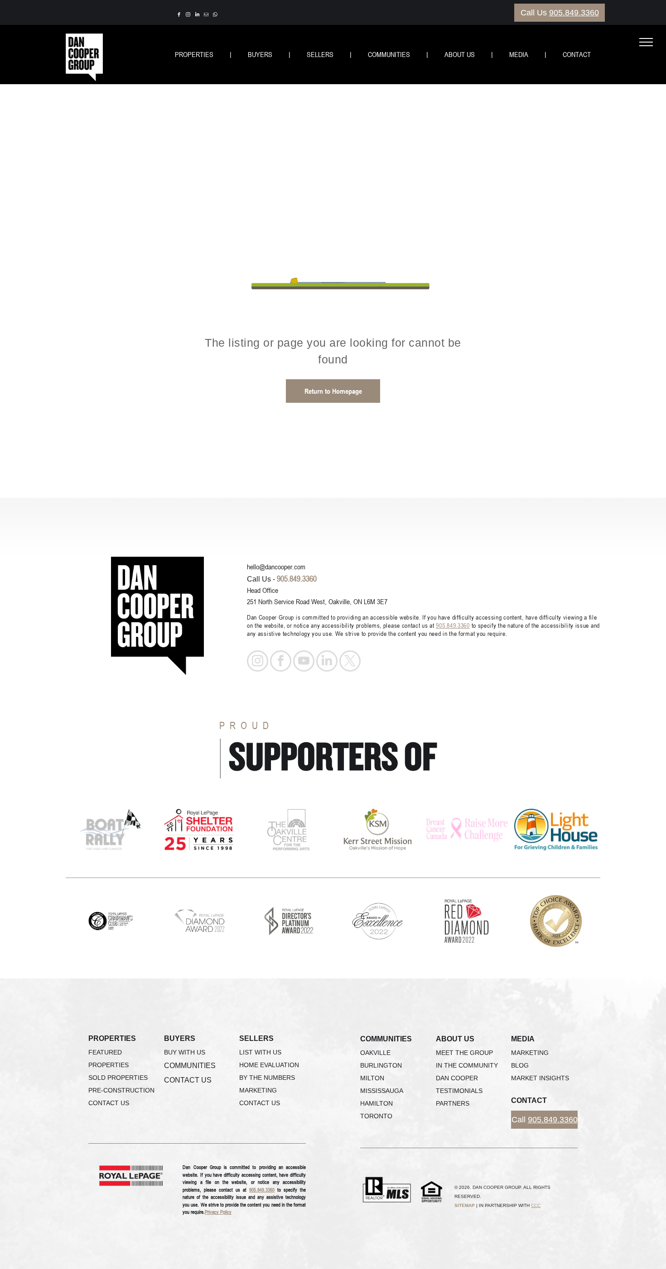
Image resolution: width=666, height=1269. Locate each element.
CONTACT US (108, 1103)
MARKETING (258, 1090)
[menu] (646, 42)
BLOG (520, 1065)
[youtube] (303, 662)
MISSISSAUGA (381, 1090)
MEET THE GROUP (464, 1052)
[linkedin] (197, 15)
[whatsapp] (215, 15)
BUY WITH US (184, 1052)
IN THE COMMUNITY (467, 1065)
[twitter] (350, 662)
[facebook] (179, 15)
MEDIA (518, 54)
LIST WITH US (260, 1052)
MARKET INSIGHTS (540, 1078)
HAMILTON (376, 1103)
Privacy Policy (218, 1211)
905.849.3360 (574, 12)
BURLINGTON (381, 1065)
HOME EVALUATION (269, 1065)
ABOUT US (459, 54)
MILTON (372, 1078)
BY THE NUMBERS (267, 1077)
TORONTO (376, 1116)
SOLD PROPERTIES (118, 1077)
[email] (206, 15)
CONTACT (577, 54)
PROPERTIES (194, 54)
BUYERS (260, 54)
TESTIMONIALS (459, 1090)
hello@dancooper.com (276, 566)
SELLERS (320, 54)
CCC (536, 1205)
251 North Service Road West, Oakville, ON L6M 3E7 (317, 601)
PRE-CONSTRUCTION (121, 1090)
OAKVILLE (375, 1052)
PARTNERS (452, 1103)
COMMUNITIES (389, 54)
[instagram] (188, 15)
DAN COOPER (457, 1078)
